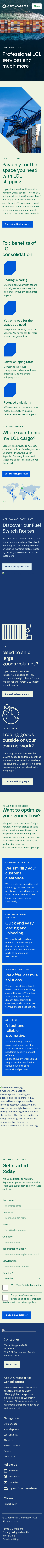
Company (7, 1237)
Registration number (13, 1249)
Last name (8, 1213)
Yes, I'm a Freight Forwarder (26, 1285)
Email (5, 1225)
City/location (9, 1261)
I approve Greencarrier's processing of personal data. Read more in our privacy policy (21, 1299)
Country (7, 1273)
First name (8, 1200)
